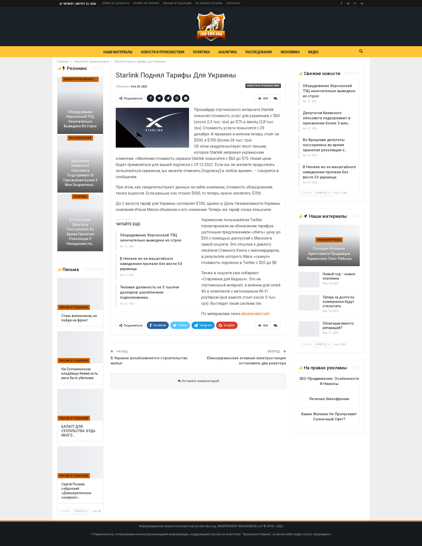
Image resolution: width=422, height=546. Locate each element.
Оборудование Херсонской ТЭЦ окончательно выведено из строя (329, 91)
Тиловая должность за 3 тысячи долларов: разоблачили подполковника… (149, 292)
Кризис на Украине (146, 3)
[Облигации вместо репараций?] (308, 329)
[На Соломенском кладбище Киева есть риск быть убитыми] (80, 347)
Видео (313, 52)
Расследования (258, 52)
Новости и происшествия (162, 52)
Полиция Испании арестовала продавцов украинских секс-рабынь (329, 253)
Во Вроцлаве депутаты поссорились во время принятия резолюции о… (325, 145)
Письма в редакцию (177, 3)
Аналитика (227, 52)
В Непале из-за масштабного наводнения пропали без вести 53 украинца (151, 263)
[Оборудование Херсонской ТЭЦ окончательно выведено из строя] (80, 105)
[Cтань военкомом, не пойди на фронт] (80, 294)
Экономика (290, 52)
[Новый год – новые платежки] (308, 279)
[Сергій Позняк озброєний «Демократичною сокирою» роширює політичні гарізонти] (80, 462)
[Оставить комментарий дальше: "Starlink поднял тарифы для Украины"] (276, 98)
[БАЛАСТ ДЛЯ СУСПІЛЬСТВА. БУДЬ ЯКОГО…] (80, 405)
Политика (201, 52)
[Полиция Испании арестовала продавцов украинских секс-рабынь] (329, 245)
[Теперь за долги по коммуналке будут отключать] (308, 303)
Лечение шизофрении (329, 399)
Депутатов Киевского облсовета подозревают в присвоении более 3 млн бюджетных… (80, 173)
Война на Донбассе (115, 3)
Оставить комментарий (200, 381)
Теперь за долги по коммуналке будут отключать (338, 301)
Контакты (233, 3)
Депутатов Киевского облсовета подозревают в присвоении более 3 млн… (326, 118)
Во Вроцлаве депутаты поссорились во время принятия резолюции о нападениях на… (80, 232)
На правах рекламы (209, 3)
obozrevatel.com (255, 313)
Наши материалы (117, 52)
